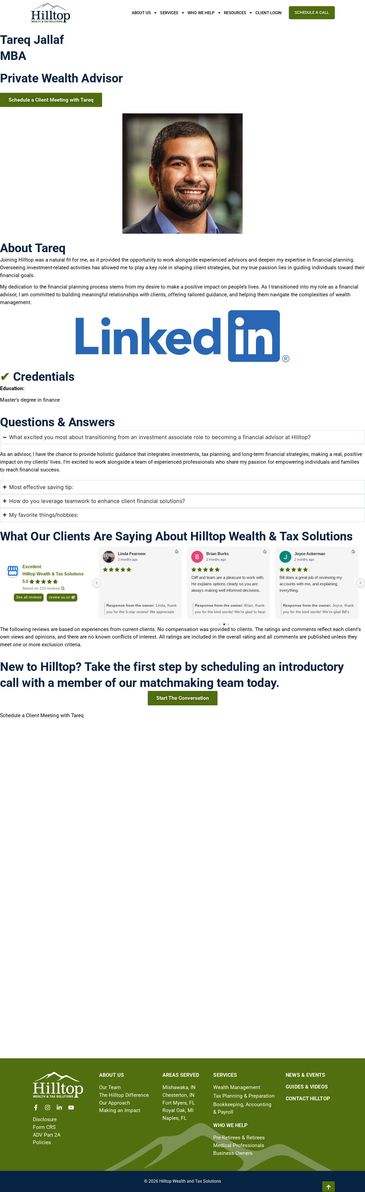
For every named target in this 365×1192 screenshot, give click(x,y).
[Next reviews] (360, 582)
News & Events (305, 1075)
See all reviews (28, 597)
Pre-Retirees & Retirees (239, 1138)
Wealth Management (236, 1087)
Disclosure (45, 1119)
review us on (59, 597)
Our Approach (114, 1103)
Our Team (110, 1087)
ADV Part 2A (46, 1135)
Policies (42, 1142)
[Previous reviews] (96, 582)
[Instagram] (48, 1107)
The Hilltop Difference (124, 1095)
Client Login (268, 12)
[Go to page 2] (229, 624)
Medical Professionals (238, 1145)
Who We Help (201, 12)
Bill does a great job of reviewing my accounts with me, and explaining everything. (310, 584)
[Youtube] (71, 1107)
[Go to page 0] (220, 624)
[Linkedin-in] (59, 1107)
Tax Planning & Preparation (244, 1096)
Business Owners (233, 1153)
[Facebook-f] (36, 1107)
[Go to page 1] (224, 624)
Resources (235, 12)
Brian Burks (217, 553)
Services (169, 12)
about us (111, 1075)
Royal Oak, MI (177, 1110)
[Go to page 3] (233, 624)
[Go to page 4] (237, 624)
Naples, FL (174, 1118)
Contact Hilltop (308, 1098)
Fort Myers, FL (178, 1103)
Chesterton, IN (178, 1095)
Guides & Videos (307, 1087)
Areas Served (180, 1075)
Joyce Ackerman (309, 553)
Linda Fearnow (132, 553)
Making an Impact (119, 1110)
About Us (141, 12)
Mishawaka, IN (179, 1087)
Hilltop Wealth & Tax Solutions (53, 574)
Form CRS (44, 1127)
